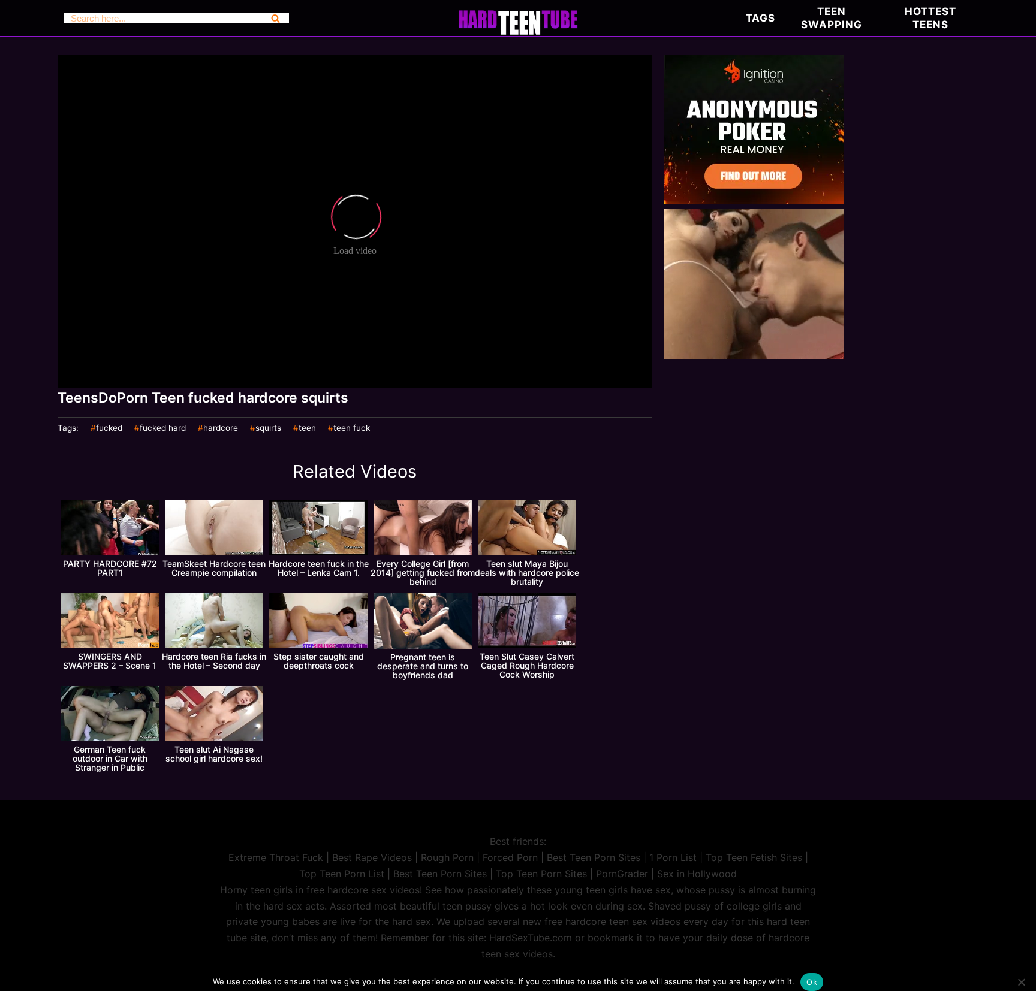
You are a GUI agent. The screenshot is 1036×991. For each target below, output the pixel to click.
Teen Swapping (831, 18)
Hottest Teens (930, 18)
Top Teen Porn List (341, 874)
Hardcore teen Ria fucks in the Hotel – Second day (214, 660)
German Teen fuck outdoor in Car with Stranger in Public (110, 758)
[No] (1021, 982)
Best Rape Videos (372, 857)
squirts (268, 428)
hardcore (220, 428)
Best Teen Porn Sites (593, 857)
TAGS (760, 18)
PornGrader (622, 874)
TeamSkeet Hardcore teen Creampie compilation (214, 568)
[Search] (275, 18)
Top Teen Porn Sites (541, 874)
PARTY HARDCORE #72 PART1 (110, 568)
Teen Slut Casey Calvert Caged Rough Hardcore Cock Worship (527, 665)
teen (307, 428)
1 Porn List (673, 857)
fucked (109, 428)
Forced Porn (510, 857)
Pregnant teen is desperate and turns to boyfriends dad (422, 666)
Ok (811, 982)
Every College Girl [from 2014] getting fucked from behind (423, 572)
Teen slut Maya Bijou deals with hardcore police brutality (527, 572)
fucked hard (163, 428)
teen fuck (351, 428)
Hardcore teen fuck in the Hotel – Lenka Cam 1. (319, 568)
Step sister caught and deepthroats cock (318, 660)
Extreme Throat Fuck (275, 857)
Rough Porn (447, 857)
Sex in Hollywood (697, 874)
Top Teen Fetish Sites (754, 857)
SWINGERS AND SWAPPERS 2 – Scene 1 (109, 660)
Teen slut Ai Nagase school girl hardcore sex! (214, 753)
